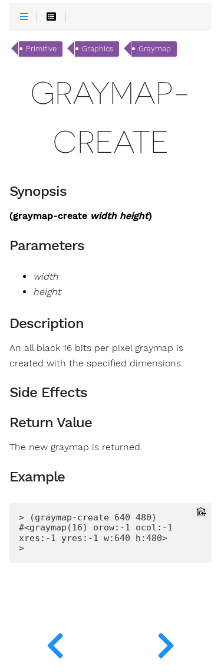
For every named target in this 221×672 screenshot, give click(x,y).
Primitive (41, 48)
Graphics (97, 48)
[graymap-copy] (55, 642)
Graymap (154, 48)
